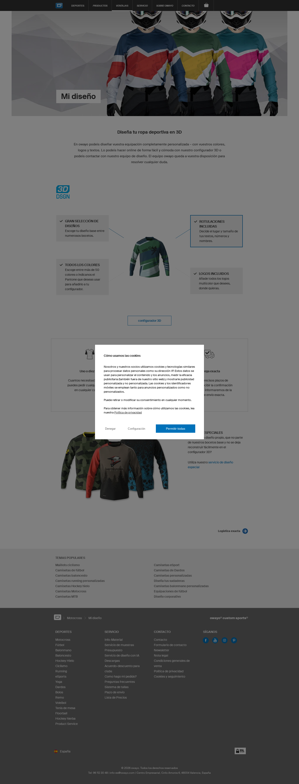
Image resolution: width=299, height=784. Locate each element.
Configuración (136, 428)
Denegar (110, 428)
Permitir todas (175, 428)
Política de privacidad (128, 412)
